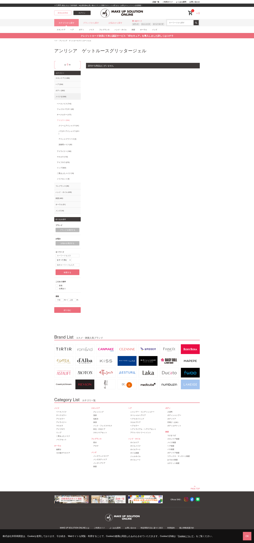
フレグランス (104, 29)
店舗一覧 (155, 2)
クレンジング (98, 412)
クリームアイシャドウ (68, 125)
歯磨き (58, 449)
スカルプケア (135, 422)
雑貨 (133, 29)
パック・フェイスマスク (102, 425)
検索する (67, 272)
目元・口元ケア (99, 429)
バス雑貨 (170, 449)
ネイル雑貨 (134, 453)
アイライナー (64, 151)
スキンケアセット (100, 432)
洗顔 (95, 415)
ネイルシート (135, 459)
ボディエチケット (174, 425)
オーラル (143, 29)
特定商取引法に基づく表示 (152, 527)
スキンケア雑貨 (173, 439)
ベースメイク (64, 103)
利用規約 (171, 527)
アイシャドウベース (67, 139)
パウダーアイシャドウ (69, 131)
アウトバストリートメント (140, 432)
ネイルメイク (135, 446)
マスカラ (62, 157)
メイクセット (63, 179)
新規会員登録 (63, 13)
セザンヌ (136, 24)
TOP (55, 40)
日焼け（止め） (173, 422)
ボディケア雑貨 (173, 452)
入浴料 (170, 412)
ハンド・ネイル (121, 29)
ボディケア (171, 419)
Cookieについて (186, 536)
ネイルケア (134, 442)
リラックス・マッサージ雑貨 (178, 456)
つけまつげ (171, 435)
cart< (190, 11)
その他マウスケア (63, 453)
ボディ (81, 29)
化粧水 (95, 419)
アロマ (95, 446)
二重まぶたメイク (65, 173)
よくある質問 (181, 2)
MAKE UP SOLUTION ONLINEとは (74, 527)
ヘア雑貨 (170, 446)
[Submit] (196, 22)
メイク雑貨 (171, 442)
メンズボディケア (100, 459)
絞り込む (67, 310)
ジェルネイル (135, 456)
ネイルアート (135, 449)
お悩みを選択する (67, 243)
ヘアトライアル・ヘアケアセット (143, 429)
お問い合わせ (194, 2)
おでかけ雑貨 (172, 459)
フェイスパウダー (65, 109)
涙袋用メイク (65, 144)
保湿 (95, 422)
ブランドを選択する (67, 230)
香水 (95, 442)
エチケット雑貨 (173, 463)
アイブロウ (63, 162)
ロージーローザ (158, 24)
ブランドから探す (91, 22)
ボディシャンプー (174, 415)
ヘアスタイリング (137, 419)
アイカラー (63, 120)
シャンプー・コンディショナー (142, 412)
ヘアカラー (134, 425)
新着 (60, 285)
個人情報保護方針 (186, 527)
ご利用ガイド (167, 2)
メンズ (154, 29)
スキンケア (61, 29)
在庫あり (62, 288)
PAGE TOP (195, 488)
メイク (91, 29)
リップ (61, 168)
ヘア (72, 29)
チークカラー (64, 114)
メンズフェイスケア (101, 456)
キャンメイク (145, 24)
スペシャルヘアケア (138, 415)
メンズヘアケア (99, 463)
